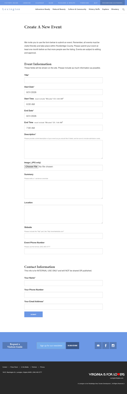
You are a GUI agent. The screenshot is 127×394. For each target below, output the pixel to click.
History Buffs (94, 9)
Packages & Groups (66, 3)
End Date (28, 110)
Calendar (40, 3)
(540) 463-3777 (37, 372)
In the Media (25, 367)
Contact (4, 367)
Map (95, 3)
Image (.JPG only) (32, 162)
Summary (28, 174)
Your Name (29, 277)
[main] (63, 178)
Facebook (105, 345)
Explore (105, 9)
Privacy (42, 367)
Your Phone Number (34, 289)
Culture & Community (77, 9)
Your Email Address (33, 301)
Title (26, 75)
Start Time (43, 98)
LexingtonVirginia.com (116, 378)
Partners (34, 367)
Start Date (29, 86)
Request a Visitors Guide (14, 345)
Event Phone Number (34, 242)
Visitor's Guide (11, 3)
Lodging (27, 3)
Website (28, 227)
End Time (43, 122)
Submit (33, 314)
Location (28, 202)
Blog (51, 3)
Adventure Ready (42, 9)
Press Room (14, 367)
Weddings (84, 3)
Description (29, 134)
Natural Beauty (59, 9)
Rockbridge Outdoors (112, 3)
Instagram (113, 345)
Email (98, 345)
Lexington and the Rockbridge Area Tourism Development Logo (11, 9)
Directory (115, 9)
